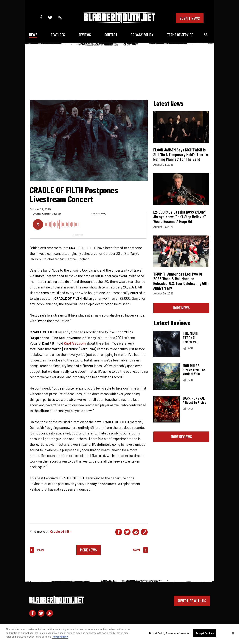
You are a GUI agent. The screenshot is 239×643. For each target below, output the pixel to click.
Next (136, 550)
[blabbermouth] (119, 21)
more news (181, 307)
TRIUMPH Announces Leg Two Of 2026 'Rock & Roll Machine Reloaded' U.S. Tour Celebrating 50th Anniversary (181, 281)
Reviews (84, 34)
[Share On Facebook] (118, 532)
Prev (40, 550)
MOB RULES (191, 365)
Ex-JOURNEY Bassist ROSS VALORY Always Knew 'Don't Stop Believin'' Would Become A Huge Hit (179, 216)
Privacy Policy (142, 34)
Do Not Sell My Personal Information (169, 633)
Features (58, 34)
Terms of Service (180, 34)
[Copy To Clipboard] (144, 532)
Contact (110, 34)
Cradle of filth (60, 531)
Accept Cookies (205, 633)
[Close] (233, 633)
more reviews (181, 436)
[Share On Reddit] (135, 532)
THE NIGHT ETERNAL (191, 335)
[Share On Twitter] (127, 532)
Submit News (190, 18)
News (33, 34)
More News (88, 549)
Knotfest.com (75, 343)
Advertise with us (191, 600)
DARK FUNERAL (194, 398)
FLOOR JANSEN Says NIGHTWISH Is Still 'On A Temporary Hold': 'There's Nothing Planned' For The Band (180, 154)
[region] (119, 633)
